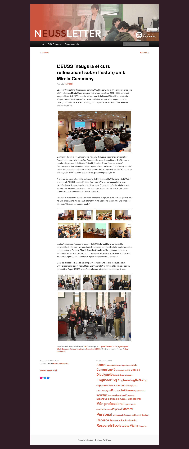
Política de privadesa (85, 440)
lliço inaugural (123, 346)
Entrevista (112, 385)
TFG (127, 426)
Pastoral (127, 409)
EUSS (86, 346)
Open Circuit (130, 404)
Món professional (110, 403)
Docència (116, 375)
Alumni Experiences (123, 365)
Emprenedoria (126, 375)
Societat (119, 425)
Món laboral (134, 398)
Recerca (102, 420)
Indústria (101, 395)
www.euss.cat (48, 370)
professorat (117, 415)
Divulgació (104, 374)
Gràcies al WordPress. (103, 440)
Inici (42, 44)
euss (121, 385)
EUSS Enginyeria (54, 44)
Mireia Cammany (63, 349)
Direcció (135, 369)
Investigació (121, 395)
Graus (129, 390)
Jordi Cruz (131, 395)
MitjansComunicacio (107, 398)
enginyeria (101, 385)
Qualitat (145, 415)
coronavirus (120, 370)
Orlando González (76, 349)
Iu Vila (115, 346)
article (134, 364)
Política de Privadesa (61, 363)
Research (104, 425)
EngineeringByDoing (132, 380)
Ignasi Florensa (106, 346)
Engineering (106, 379)
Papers (116, 409)
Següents (144, 52)
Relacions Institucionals (123, 420)
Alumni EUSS (111, 365)
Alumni (101, 364)
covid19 (127, 370)
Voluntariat (142, 426)
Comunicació (105, 369)
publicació (136, 415)
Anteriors (44, 52)
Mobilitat (123, 399)
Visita (134, 425)
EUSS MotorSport (103, 391)
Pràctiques (126, 415)
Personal (104, 414)
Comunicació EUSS (93, 349)
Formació (117, 390)
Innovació (112, 395)
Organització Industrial (104, 409)
